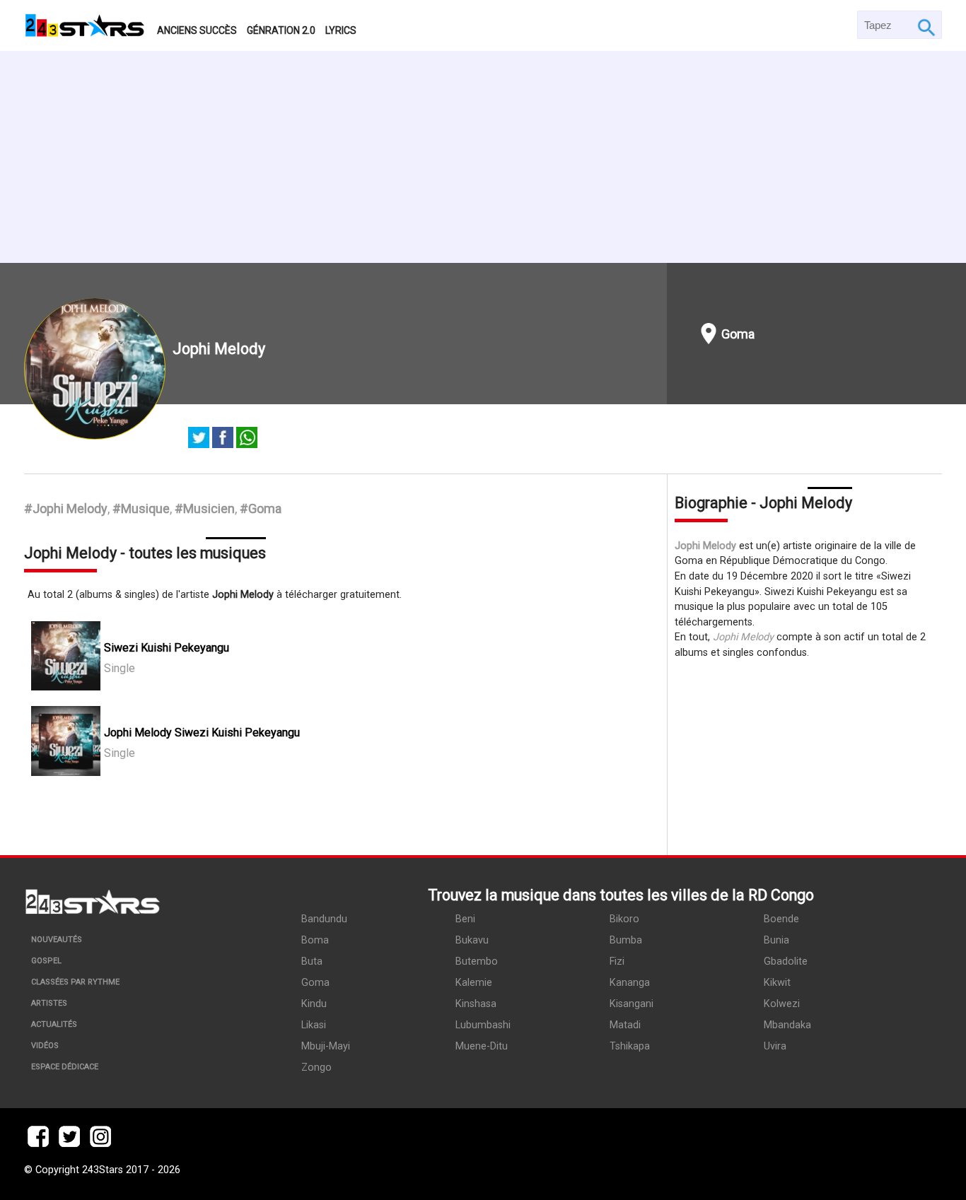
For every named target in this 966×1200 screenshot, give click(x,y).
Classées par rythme (75, 982)
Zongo (316, 1067)
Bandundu (324, 919)
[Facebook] (222, 439)
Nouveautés (56, 939)
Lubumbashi (483, 1025)
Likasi (313, 1025)
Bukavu (472, 940)
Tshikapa (630, 1046)
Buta (311, 961)
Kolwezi (782, 1004)
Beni (465, 919)
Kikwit (777, 983)
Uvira (775, 1046)
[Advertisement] (483, 157)
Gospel (46, 960)
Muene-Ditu (481, 1046)
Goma (738, 334)
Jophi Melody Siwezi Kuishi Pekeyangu (202, 732)
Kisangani (631, 1004)
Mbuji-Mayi (325, 1046)
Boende (781, 919)
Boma (315, 940)
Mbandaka (787, 1025)
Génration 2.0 (281, 30)
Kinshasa (475, 1004)
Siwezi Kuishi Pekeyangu (166, 647)
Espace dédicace (64, 1066)
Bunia (776, 940)
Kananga (630, 983)
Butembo (476, 961)
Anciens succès (197, 30)
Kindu (314, 1004)
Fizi (617, 961)
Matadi (625, 1025)
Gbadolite (786, 961)
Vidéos (45, 1045)
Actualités (54, 1024)
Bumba (626, 940)
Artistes (49, 1003)
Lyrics (340, 30)
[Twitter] (198, 439)
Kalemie (473, 983)
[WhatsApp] (246, 439)
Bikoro (624, 919)
